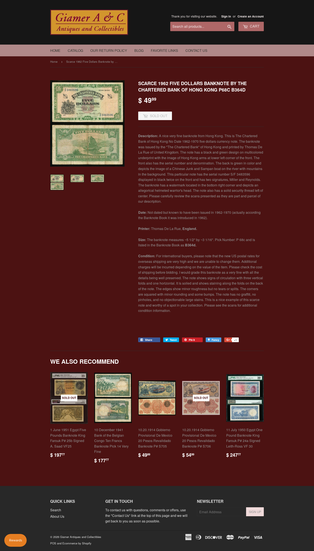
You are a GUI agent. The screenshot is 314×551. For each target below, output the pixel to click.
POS (53, 543)
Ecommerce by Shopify (76, 543)
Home (55, 50)
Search (55, 509)
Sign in (226, 16)
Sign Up (255, 512)
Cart (254, 26)
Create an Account (251, 16)
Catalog (75, 50)
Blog (139, 50)
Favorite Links (164, 50)
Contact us (196, 50)
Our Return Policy (108, 50)
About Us (57, 516)
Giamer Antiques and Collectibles (80, 537)
